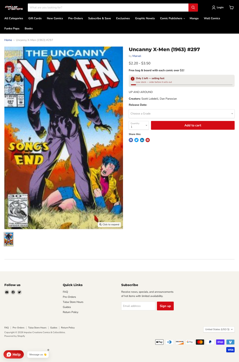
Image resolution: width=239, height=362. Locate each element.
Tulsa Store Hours (73, 302)
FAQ (65, 292)
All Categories (13, 18)
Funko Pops (11, 28)
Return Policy (70, 312)
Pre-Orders (75, 18)
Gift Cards (35, 18)
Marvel (136, 56)
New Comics (55, 18)
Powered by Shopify (14, 336)
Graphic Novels (145, 18)
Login (220, 7)
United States (217, 329)
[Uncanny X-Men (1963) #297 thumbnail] (8, 239)
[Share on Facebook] (131, 140)
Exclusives (123, 18)
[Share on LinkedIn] (142, 140)
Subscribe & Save (99, 18)
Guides (67, 307)
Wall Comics (212, 18)
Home (8, 40)
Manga (194, 18)
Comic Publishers (171, 18)
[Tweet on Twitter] (136, 140)
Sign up (165, 306)
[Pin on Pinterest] (148, 140)
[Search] (193, 8)
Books (29, 28)
